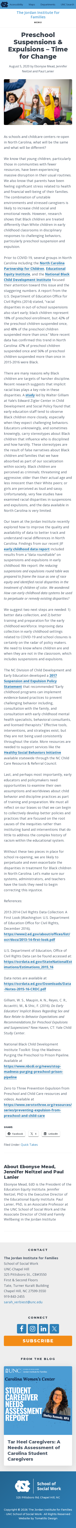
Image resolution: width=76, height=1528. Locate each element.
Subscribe (38, 1340)
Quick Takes (29, 1145)
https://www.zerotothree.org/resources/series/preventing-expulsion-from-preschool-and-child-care (38, 1110)
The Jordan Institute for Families (38, 14)
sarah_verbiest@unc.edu (23, 1302)
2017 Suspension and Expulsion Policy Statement (30, 681)
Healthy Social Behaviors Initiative (32, 752)
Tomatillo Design (46, 1518)
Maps (32, 4)
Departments (48, 4)
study (30, 395)
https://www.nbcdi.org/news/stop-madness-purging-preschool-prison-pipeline (33, 1071)
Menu (38, 22)
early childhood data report (27, 549)
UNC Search (67, 4)
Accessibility (16, 4)
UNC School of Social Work (24, 1514)
